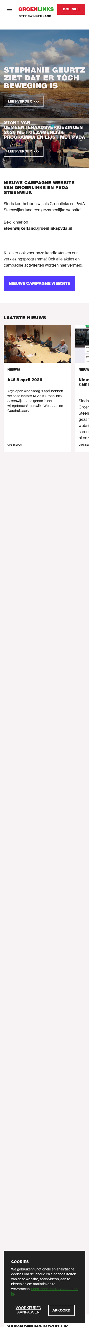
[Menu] (9, 9)
